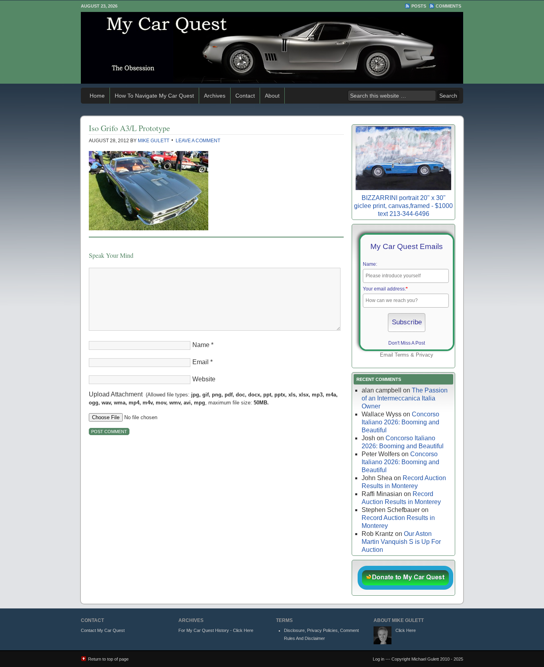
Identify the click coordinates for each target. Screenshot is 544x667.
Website (203, 379)
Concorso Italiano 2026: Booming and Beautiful (400, 422)
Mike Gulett (153, 140)
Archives (214, 95)
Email (200, 362)
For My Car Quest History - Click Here (215, 630)
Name (200, 344)
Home (97, 95)
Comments (448, 6)
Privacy (424, 355)
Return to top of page (108, 659)
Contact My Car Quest (103, 630)
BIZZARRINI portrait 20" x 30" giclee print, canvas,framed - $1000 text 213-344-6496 (403, 205)
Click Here (405, 630)
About (272, 95)
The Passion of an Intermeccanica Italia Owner (405, 398)
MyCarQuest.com (272, 48)
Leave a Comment (198, 140)
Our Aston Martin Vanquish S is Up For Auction (401, 541)
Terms (402, 355)
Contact (245, 95)
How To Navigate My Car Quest (154, 95)
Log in (378, 659)
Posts (418, 6)
